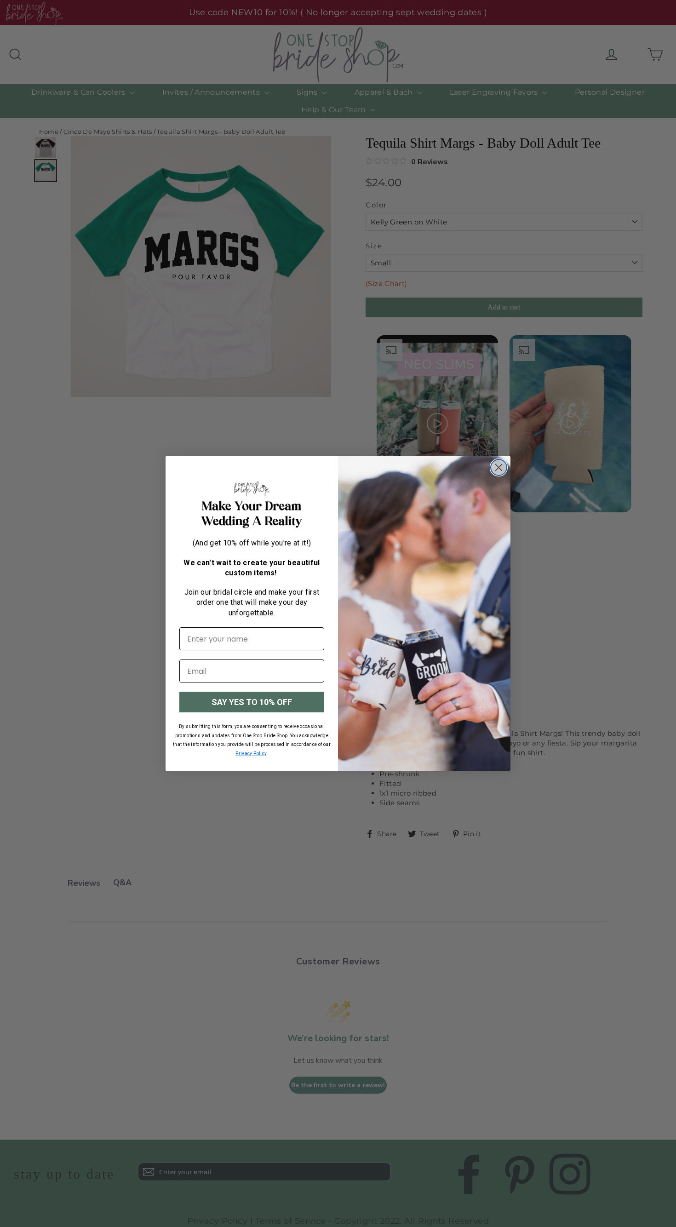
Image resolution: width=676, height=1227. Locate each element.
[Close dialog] (499, 467)
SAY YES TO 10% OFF (252, 702)
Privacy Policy (250, 753)
